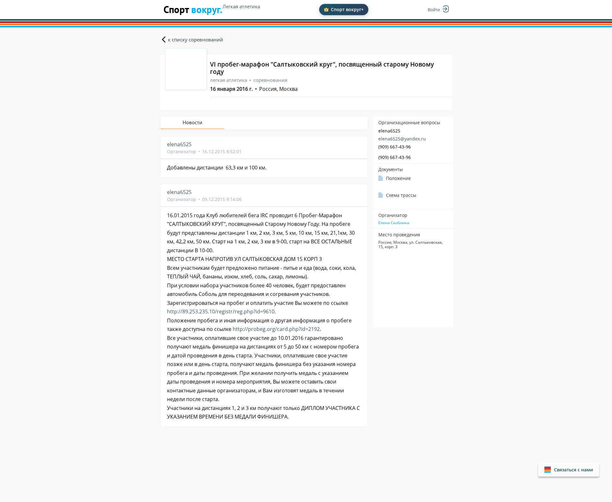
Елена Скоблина (393, 223)
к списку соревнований (195, 39)
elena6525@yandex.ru (402, 138)
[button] (568, 470)
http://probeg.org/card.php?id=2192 (276, 329)
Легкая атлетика (241, 6)
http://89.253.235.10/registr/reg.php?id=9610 (220, 311)
